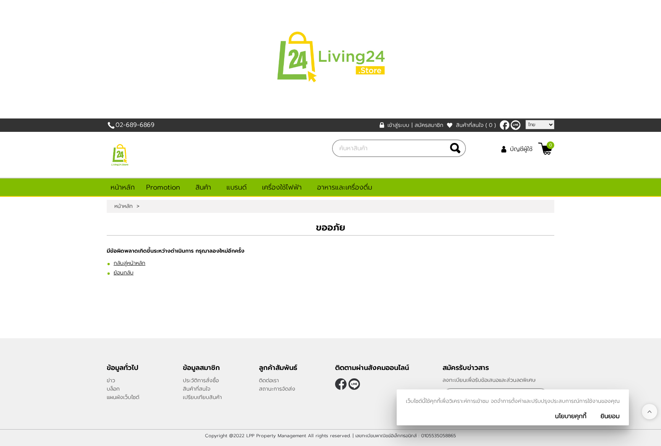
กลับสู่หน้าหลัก (129, 263)
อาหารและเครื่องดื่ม (344, 187)
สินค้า (203, 187)
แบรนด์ (236, 187)
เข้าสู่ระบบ (398, 125)
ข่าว (111, 380)
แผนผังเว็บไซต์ (123, 397)
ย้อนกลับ (124, 273)
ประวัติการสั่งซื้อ (201, 380)
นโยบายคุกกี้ (570, 416)
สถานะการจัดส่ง (277, 389)
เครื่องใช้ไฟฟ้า (282, 187)
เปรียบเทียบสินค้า (202, 397)
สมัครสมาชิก (429, 125)
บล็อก (113, 389)
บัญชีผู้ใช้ (521, 149)
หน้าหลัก (123, 187)
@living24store (516, 125)
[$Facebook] (505, 125)
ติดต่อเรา (269, 380)
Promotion (163, 187)
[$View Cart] (545, 149)
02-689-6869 (135, 125)
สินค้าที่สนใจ (476, 125)
